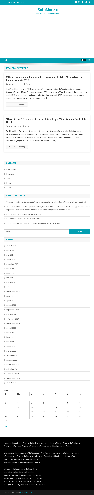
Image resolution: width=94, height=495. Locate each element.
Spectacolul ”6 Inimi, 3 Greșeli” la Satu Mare (23, 219)
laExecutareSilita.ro (20, 446)
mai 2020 (10, 342)
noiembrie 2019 (12, 369)
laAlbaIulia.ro (18, 472)
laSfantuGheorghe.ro (29, 469)
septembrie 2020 (13, 323)
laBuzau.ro (20, 456)
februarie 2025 (12, 287)
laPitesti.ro (18, 459)
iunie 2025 (10, 273)
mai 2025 (10, 278)
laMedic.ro (16, 443)
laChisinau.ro (33, 446)
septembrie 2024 (13, 291)
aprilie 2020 (10, 346)
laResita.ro (27, 478)
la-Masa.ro (43, 443)
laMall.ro (51, 443)
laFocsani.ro (47, 456)
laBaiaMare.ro (26, 475)
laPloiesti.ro (76, 453)
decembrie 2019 (12, 365)
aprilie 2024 (10, 301)
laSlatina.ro (16, 481)
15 (68, 407)
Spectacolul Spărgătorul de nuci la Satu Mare (23, 214)
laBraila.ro (19, 478)
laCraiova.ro (57, 453)
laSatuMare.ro (47, 9)
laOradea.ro (8, 459)
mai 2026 (10, 255)
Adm (28, 84)
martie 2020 (11, 351)
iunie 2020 (10, 337)
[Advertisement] (47, 39)
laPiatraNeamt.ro (45, 446)
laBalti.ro (68, 446)
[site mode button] (83, 60)
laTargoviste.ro (37, 481)
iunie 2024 (10, 296)
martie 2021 (11, 314)
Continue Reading (18, 104)
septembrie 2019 (13, 378)
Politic (8, 183)
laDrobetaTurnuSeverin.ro (30, 462)
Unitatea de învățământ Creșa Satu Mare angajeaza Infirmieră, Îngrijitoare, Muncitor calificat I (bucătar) (46, 202)
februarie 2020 (12, 355)
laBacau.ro (16, 475)
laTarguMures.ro (21, 485)
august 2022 (11, 305)
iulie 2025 (10, 269)
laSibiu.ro (7, 481)
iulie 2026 (10, 250)
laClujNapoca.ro (33, 453)
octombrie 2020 (12, 319)
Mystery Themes (26, 492)
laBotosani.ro (9, 478)
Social (8, 188)
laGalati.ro (66, 453)
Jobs (8, 178)
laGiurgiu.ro (58, 456)
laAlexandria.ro (29, 472)
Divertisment (11, 169)
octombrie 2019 (12, 374)
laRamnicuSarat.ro (30, 459)
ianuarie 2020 (11, 360)
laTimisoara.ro (9, 456)
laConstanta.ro (45, 453)
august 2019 (11, 383)
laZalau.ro (41, 485)
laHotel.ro (34, 443)
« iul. (5, 426)
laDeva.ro (38, 456)
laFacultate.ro (75, 443)
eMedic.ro (7, 443)
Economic (10, 174)
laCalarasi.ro (29, 456)
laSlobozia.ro (26, 481)
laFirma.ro (65, 443)
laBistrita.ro (37, 475)
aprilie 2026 (10, 259)
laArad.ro (7, 475)
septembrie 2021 (13, 310)
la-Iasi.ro (16, 469)
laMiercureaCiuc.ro (70, 456)
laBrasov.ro (8, 469)
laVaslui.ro (8, 472)
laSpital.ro (25, 443)
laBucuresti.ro (20, 453)
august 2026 (11, 246)
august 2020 (11, 328)
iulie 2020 (10, 333)
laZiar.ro (58, 443)
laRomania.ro (9, 453)
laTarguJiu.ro (9, 485)
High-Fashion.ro (58, 446)
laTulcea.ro (33, 485)
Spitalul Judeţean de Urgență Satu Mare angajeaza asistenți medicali (33, 223)
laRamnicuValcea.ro (11, 462)
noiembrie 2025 (12, 264)
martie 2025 (11, 282)
